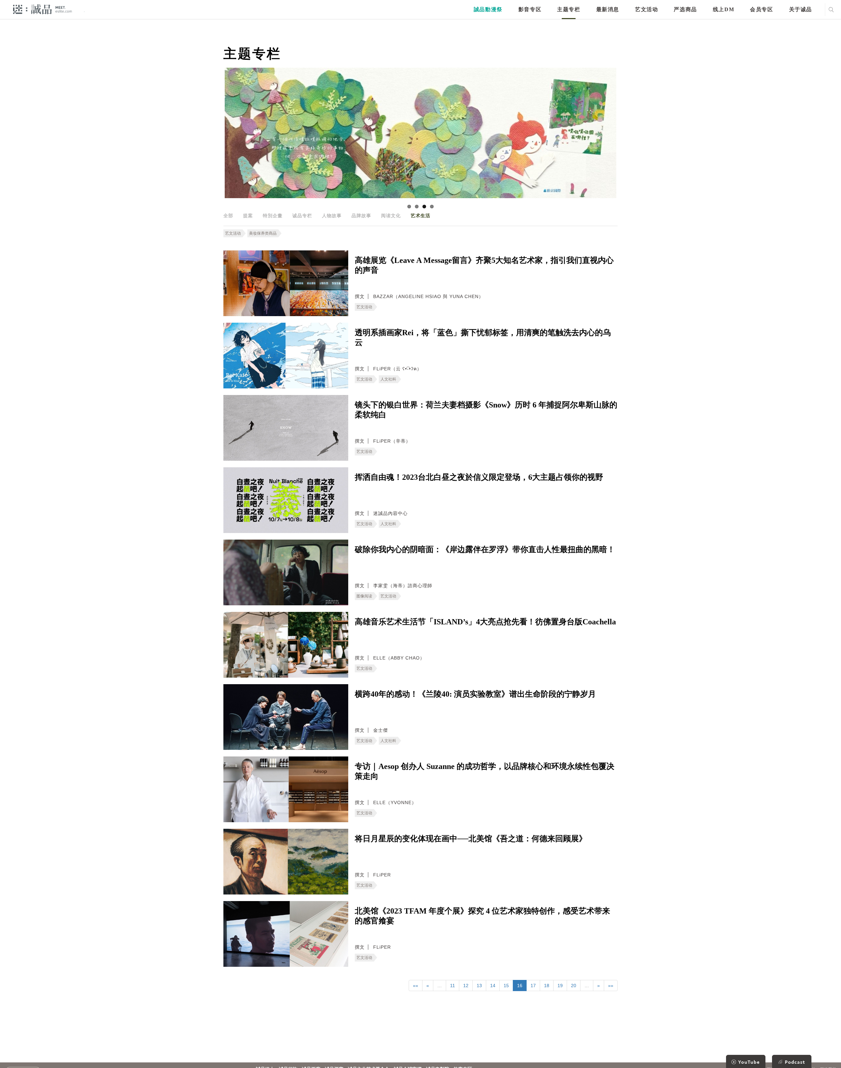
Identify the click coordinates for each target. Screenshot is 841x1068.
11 (452, 985)
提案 (248, 215)
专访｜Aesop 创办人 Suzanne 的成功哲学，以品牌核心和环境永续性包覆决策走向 (484, 771)
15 (506, 985)
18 (546, 985)
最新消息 (607, 9)
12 (465, 985)
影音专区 (529, 9)
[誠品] (42, 9)
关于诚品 (800, 9)
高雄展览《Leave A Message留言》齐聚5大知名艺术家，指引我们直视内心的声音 (484, 265)
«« (415, 985)
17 (533, 985)
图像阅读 (364, 596)
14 (492, 985)
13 (479, 985)
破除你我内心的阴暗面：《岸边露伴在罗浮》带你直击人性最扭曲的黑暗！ (485, 549)
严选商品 (685, 9)
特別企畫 (273, 215)
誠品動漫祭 (488, 9)
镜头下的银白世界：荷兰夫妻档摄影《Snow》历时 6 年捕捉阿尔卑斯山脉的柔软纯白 (486, 410)
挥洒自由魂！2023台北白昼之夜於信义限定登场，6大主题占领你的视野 (479, 477)
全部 (228, 215)
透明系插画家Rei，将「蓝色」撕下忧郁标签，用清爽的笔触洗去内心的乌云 (483, 337)
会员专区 (761, 9)
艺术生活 (420, 215)
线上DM (723, 9)
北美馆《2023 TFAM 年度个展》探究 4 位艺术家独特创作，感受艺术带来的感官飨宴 (482, 916)
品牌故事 (361, 215)
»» (610, 985)
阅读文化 (391, 215)
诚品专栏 (302, 215)
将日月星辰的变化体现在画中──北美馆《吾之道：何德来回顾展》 (471, 838)
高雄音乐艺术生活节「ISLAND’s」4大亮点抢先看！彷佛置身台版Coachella (485, 621)
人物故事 (332, 215)
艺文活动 (646, 9)
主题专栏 (568, 9)
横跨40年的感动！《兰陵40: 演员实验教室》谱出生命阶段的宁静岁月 (475, 694)
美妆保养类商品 (263, 233)
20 (573, 985)
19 (560, 985)
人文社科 (388, 379)
